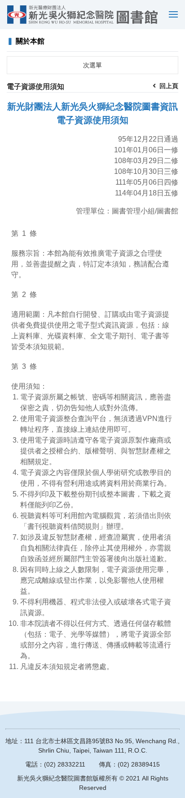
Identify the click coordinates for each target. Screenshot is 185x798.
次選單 (92, 65)
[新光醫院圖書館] (82, 14)
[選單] (171, 14)
